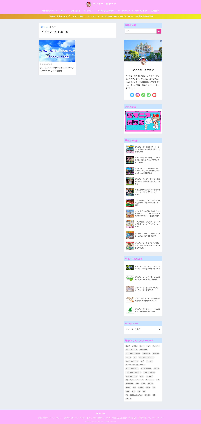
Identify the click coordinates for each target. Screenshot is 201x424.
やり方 (148, 346)
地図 (137, 383)
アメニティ (156, 346)
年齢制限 (140, 387)
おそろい (134, 346)
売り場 (143, 383)
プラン (142, 376)
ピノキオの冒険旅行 (149, 372)
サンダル (128, 357)
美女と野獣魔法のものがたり (134, 395)
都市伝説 (147, 395)
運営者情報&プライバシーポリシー (54, 11)
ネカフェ (156, 368)
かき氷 (142, 346)
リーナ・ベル (150, 380)
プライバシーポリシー (156, 418)
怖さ (154, 387)
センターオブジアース (132, 361)
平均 (134, 387)
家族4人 (128, 387)
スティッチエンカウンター (146, 357)
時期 (133, 391)
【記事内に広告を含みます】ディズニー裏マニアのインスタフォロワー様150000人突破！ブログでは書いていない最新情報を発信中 (100, 16)
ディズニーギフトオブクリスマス (135, 365)
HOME (101, 413)
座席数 (148, 387)
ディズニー (149, 361)
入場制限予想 (129, 383)
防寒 (154, 395)
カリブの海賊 (143, 349)
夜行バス (150, 383)
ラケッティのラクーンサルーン (134, 380)
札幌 (139, 391)
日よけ (128, 391)
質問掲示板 (155, 11)
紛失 (144, 391)
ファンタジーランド (131, 376)
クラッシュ (156, 353)
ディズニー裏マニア (104, 4)
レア (157, 380)
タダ (142, 361)
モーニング (149, 376)
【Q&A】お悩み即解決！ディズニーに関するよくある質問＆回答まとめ (122, 11)
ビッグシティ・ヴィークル (133, 372)
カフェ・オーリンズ (131, 349)
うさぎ (128, 346)
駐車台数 (128, 398)
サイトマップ (88, 11)
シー (135, 357)
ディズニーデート (146, 368)
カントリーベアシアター (133, 353)
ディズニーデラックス (132, 368)
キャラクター (146, 353)
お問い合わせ (75, 11)
